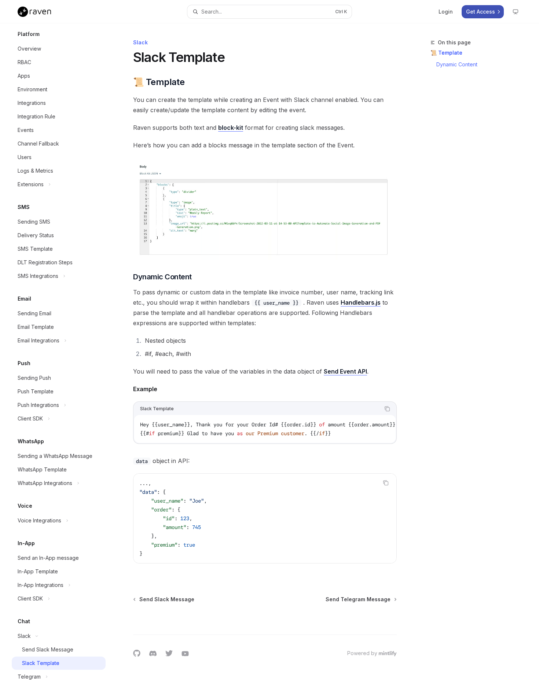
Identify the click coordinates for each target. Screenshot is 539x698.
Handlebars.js (361, 302)
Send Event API (345, 371)
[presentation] (64, 360)
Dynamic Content (456, 64)
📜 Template (446, 52)
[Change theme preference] (515, 12)
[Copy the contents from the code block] (387, 409)
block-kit (230, 127)
